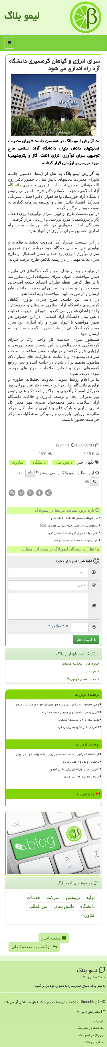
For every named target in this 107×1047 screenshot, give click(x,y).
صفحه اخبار (51, 938)
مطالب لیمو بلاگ (94, 1042)
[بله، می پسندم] (30, 473)
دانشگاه (14, 185)
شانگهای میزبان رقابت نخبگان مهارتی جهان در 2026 (69, 526)
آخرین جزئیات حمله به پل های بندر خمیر (75, 540)
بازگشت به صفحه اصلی (32, 947)
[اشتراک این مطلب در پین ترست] (21, 492)
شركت (53, 897)
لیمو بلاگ (21, 15)
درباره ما (98, 1021)
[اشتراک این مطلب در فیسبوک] (39, 492)
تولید (90, 897)
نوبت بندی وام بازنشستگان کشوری (78, 720)
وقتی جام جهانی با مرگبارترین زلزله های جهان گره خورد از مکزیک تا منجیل (57, 704)
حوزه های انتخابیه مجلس (80, 663)
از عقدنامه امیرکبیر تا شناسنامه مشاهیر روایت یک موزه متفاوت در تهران (57, 754)
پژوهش (73, 897)
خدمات (33, 897)
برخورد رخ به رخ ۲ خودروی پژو (80, 762)
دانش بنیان (63, 462)
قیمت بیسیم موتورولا (83, 679)
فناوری (17, 462)
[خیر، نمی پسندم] (94, 481)
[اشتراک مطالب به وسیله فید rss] (12, 492)
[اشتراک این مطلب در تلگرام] (49, 492)
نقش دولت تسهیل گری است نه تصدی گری (73, 533)
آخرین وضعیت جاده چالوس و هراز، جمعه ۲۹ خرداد (70, 712)
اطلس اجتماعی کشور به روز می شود (78, 727)
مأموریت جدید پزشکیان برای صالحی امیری (75, 769)
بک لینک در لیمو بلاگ (90, 1028)
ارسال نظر (84, 639)
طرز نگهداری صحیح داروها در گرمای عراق (74, 518)
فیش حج (92, 671)
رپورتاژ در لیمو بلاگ (91, 1035)
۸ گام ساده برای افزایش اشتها (81, 776)
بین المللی (38, 906)
